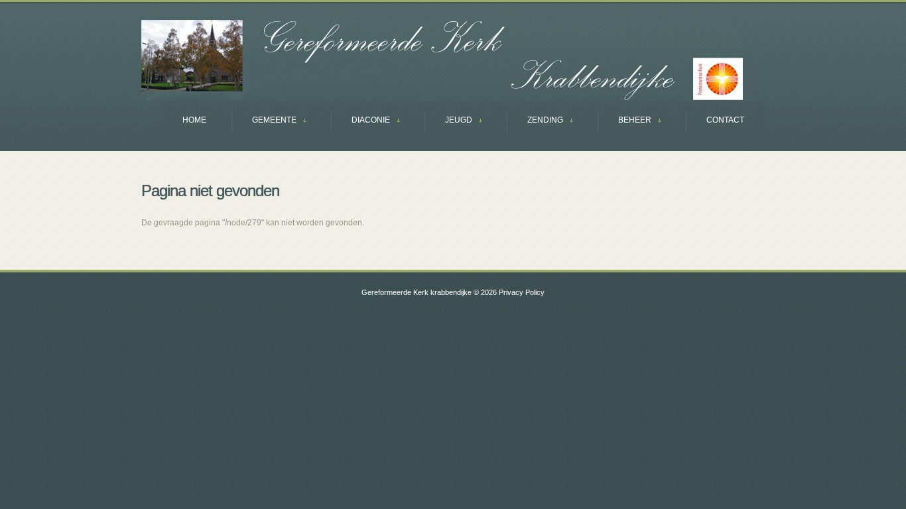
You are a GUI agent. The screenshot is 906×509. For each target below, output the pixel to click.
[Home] (442, 60)
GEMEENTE (263, 121)
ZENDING (535, 121)
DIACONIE (360, 121)
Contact (725, 120)
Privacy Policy (522, 292)
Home (194, 120)
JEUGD (448, 121)
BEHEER (624, 121)
